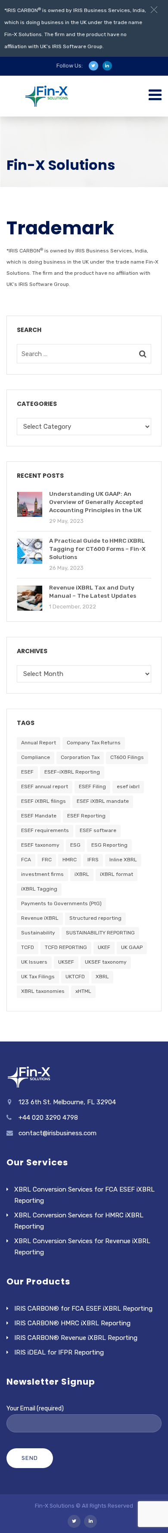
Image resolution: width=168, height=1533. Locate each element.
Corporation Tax (80, 757)
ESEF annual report (44, 786)
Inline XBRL (123, 860)
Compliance (35, 757)
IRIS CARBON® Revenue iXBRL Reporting (75, 1338)
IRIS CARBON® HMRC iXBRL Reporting (72, 1323)
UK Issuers (34, 962)
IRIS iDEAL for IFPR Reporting (59, 1352)
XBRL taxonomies (43, 991)
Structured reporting (95, 918)
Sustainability (38, 933)
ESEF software (98, 830)
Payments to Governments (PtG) (61, 903)
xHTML (83, 991)
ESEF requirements (45, 830)
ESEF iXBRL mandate (103, 801)
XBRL (102, 977)
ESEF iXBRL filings (43, 801)
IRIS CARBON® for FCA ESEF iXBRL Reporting (83, 1308)
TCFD (27, 947)
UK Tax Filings (38, 977)
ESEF (27, 772)
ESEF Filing (92, 786)
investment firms (42, 874)
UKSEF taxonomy (106, 962)
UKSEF (66, 962)
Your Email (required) (35, 1408)
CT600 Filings (127, 757)
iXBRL (82, 874)
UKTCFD (75, 977)
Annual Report (38, 743)
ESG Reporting (109, 845)
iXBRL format (116, 874)
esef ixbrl (128, 786)
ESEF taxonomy (40, 845)
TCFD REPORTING (66, 947)
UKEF (104, 947)
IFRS (93, 860)
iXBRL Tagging (39, 889)
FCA (26, 860)
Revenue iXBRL (40, 918)
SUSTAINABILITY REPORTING (100, 933)
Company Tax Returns (94, 743)
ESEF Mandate (38, 816)
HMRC (69, 860)
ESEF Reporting (86, 816)
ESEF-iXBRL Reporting (72, 772)
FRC (47, 860)
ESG (75, 845)
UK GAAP (132, 947)
